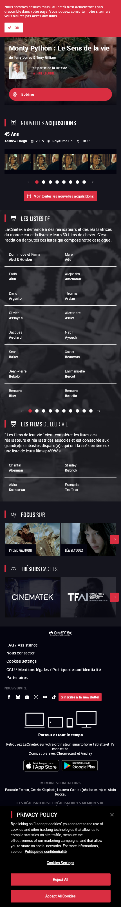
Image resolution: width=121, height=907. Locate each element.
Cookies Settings (60, 862)
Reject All (60, 879)
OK (17, 27)
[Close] (112, 815)
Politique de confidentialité (46, 851)
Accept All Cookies (60, 896)
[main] (60, 856)
